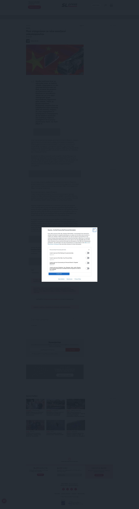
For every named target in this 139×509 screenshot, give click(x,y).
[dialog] (69, 254)
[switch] (87, 253)
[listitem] (69, 250)
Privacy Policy (78, 279)
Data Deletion (61, 279)
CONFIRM (59, 273)
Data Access (69, 279)
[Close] (94, 230)
